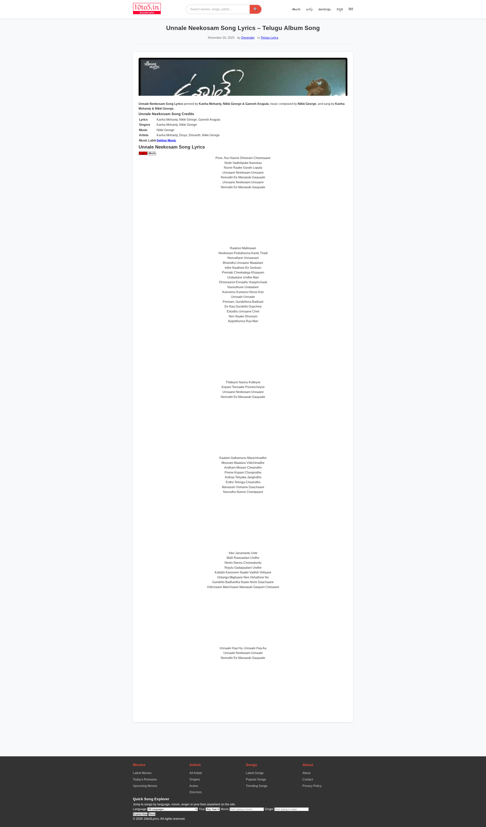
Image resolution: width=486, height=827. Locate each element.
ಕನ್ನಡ (340, 9)
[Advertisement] (243, 217)
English (143, 153)
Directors (195, 792)
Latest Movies (142, 773)
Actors (193, 785)
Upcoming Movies (145, 785)
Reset (152, 814)
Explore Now (140, 814)
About (306, 773)
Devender (248, 37)
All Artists (195, 773)
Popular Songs (256, 779)
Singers (194, 779)
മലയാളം (324, 9)
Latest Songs (255, 773)
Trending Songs (256, 785)
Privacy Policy (312, 785)
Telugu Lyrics (269, 37)
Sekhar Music (166, 140)
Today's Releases (145, 779)
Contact (307, 779)
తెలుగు (296, 9)
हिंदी (351, 9)
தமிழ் (309, 9)
